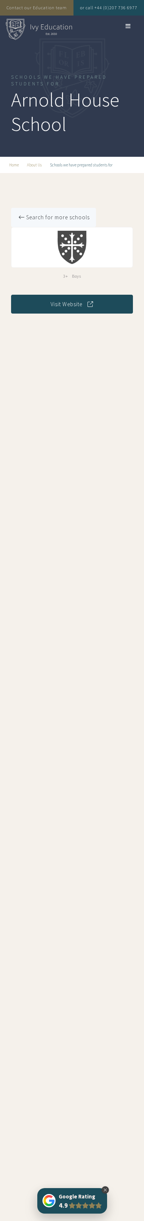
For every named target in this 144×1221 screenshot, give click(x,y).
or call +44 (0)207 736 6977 (108, 7)
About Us (34, 165)
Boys (76, 276)
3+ (65, 276)
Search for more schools (57, 217)
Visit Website (67, 304)
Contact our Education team (37, 7)
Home (14, 165)
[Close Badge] (105, 1190)
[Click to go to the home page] (39, 29)
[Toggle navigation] (119, 26)
